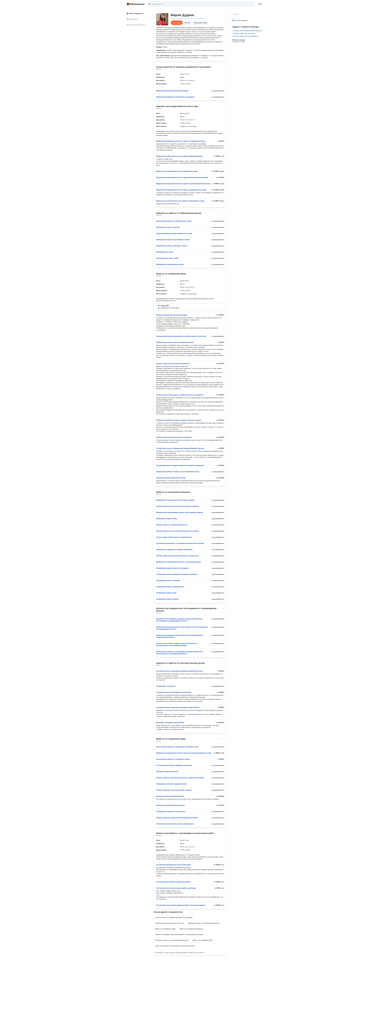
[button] (177, 22)
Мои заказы (133, 19)
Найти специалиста (136, 13)
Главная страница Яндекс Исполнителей (136, 4)
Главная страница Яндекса (128, 4)
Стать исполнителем (137, 25)
